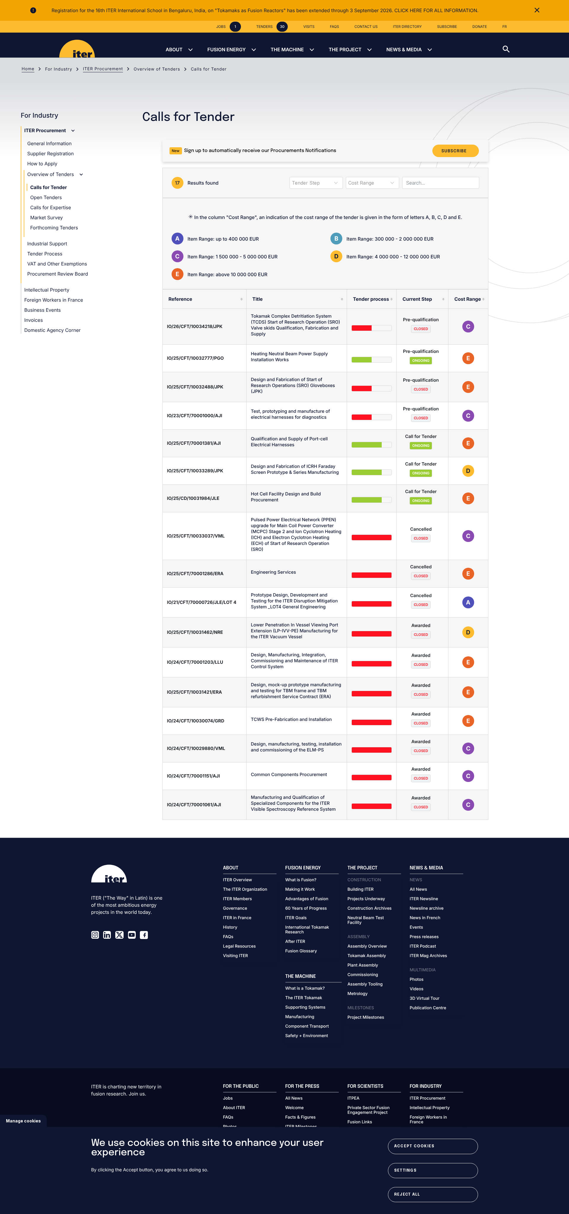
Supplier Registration (50, 153)
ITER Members (237, 899)
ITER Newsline (424, 899)
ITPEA (353, 1098)
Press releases (424, 937)
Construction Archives (370, 908)
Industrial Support (47, 244)
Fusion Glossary (301, 951)
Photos (416, 979)
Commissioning (363, 975)
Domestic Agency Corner (52, 330)
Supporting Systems (305, 1007)
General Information (49, 143)
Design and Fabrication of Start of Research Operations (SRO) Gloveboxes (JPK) (293, 385)
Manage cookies (23, 1120)
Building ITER (361, 889)
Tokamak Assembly (367, 956)
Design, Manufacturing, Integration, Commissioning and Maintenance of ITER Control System (294, 660)
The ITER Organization (245, 889)
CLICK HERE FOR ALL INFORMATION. (436, 10)
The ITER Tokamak (303, 998)
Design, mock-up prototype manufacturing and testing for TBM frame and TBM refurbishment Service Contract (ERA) (296, 690)
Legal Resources (239, 946)
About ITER (234, 1108)
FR (504, 26)
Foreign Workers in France (53, 300)
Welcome (294, 1108)
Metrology (358, 993)
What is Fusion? (301, 880)
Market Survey (46, 217)
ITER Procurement (103, 68)
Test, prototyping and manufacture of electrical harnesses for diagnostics (290, 414)
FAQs (228, 937)
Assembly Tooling (365, 984)
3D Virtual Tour (424, 998)
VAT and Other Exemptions (57, 264)
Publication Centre (428, 1008)
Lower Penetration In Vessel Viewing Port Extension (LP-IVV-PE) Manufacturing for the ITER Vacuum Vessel (294, 630)
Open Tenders (46, 197)
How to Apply (42, 164)
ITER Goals (296, 918)
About (174, 49)
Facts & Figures (300, 1117)
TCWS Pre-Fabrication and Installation (291, 719)
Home (28, 68)
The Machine (287, 49)
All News (418, 889)
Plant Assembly (363, 965)
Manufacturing (299, 1017)
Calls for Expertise (50, 207)
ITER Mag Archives (428, 956)
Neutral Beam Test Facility (366, 920)
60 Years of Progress (306, 908)
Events (416, 927)
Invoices (33, 320)
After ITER (295, 941)
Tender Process (44, 254)
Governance (235, 908)
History (230, 927)
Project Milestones (366, 1017)
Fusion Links (360, 1122)
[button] (536, 45)
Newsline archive (427, 908)
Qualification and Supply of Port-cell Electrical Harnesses (289, 441)
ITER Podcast (423, 946)
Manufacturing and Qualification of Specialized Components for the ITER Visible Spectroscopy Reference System (293, 803)
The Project (345, 49)
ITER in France (237, 918)
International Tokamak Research (307, 930)
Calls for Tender (48, 187)
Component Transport (307, 1026)
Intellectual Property (46, 290)
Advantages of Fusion (307, 899)
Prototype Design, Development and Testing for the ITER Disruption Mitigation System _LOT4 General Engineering (294, 601)
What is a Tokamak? (305, 988)
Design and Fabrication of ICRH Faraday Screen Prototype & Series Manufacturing (295, 469)
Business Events (42, 310)
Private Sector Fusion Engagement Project (369, 1110)
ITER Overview (237, 880)
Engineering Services (273, 572)
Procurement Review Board (57, 274)
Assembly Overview (367, 946)
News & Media (404, 49)
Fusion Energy (226, 49)
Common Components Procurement (289, 774)
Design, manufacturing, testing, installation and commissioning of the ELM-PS (296, 747)
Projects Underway (366, 899)
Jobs (228, 1098)
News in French (425, 918)
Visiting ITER (235, 956)
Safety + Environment (306, 1036)
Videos (416, 989)
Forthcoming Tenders (54, 228)
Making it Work (300, 889)
